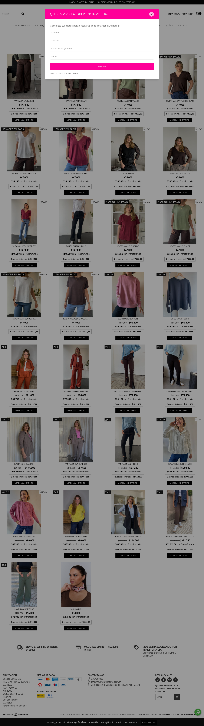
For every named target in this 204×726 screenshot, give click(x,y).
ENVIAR (102, 66)
